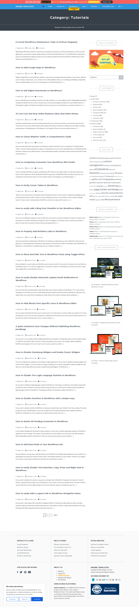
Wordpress (93, 124)
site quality (118, 196)
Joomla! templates (22, 544)
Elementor (96, 126)
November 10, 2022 (31, 499)
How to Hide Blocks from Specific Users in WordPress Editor (46, 303)
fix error (118, 172)
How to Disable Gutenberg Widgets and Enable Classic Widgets (48, 352)
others (91, 190)
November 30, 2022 (31, 358)
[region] (24, 593)
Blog (84, 6)
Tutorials (96, 115)
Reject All (24, 599)
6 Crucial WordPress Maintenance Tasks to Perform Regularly (46, 42)
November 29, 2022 (31, 381)
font (90, 176)
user (102, 199)
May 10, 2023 (30, 237)
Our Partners (62, 579)
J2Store (95, 107)
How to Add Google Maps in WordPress (36, 67)
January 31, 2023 (31, 286)
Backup (99, 158)
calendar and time (115, 158)
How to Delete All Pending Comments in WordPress (42, 421)
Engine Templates (25, 6)
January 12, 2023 (31, 309)
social (92, 199)
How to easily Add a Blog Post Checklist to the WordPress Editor (48, 208)
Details (112, 270)
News (120, 186)
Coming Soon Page (98, 162)
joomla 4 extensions (112, 182)
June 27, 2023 (30, 214)
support (97, 200)
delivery (91, 169)
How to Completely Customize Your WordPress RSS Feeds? (45, 162)
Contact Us (61, 573)
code (90, 162)
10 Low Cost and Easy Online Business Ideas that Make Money (47, 114)
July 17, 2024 (30, 168)
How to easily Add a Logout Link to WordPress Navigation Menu (48, 493)
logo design (105, 186)
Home (50, 6)
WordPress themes (22, 547)
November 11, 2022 (31, 476)
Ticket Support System (61, 553)
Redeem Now (107, 2)
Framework (109, 176)
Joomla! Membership (23, 553)
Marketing (113, 185)
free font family (117, 176)
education (112, 169)
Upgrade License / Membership (63, 556)
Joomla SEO (92, 186)
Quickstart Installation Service (100, 544)
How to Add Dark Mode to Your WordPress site (39, 444)
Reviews (98, 193)
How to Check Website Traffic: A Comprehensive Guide (43, 137)
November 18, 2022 (31, 427)
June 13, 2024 (30, 191)
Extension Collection (100, 102)
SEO (91, 196)
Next (55, 515)
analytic (92, 158)
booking (105, 158)
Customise (12, 599)
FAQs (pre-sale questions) (61, 544)
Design (92, 96)
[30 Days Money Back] (105, 594)
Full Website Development (98, 556)
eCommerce (102, 169)
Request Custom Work (97, 547)
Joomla (92, 99)
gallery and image (100, 179)
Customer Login (108, 6)
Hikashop (96, 104)
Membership (73, 6)
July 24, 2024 (30, 96)
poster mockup (92, 193)
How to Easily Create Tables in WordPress (37, 185)
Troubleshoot (94, 121)
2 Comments (43, 476)
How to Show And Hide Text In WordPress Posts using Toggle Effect (50, 254)
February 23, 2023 (31, 260)
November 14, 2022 (31, 450)
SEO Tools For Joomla (108, 196)
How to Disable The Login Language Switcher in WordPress (46, 375)
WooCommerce (98, 140)
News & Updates (98, 110)
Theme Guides (97, 135)
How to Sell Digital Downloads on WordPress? (39, 90)
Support (94, 6)
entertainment (105, 173)
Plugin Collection (98, 132)
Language (99, 186)
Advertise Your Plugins (64, 577)
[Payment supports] (106, 582)
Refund (112, 572)
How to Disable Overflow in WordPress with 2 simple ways (45, 398)
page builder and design (106, 189)
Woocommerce (112, 199)
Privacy (93, 572)
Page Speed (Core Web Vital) (99, 553)
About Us (61, 571)
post (121, 189)
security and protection (112, 192)
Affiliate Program (63, 575)
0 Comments (41, 48)
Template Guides (98, 113)
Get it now (102, 270)
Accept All (37, 599)
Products (60, 6)
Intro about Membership (24, 550)
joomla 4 (101, 182)
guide (111, 179)
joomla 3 (93, 182)
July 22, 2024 (30, 120)
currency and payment (112, 165)
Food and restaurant (97, 176)
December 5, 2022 (31, 335)
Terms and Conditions (102, 572)
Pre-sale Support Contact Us (62, 547)
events (112, 173)
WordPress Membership (24, 556)
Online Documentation (60, 550)
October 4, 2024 (31, 48)
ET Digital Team (20, 48)
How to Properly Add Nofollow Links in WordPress (41, 231)
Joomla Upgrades (96, 550)
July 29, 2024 (30, 73)
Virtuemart (96, 118)
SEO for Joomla (97, 196)
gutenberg (117, 179)
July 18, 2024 (30, 143)
